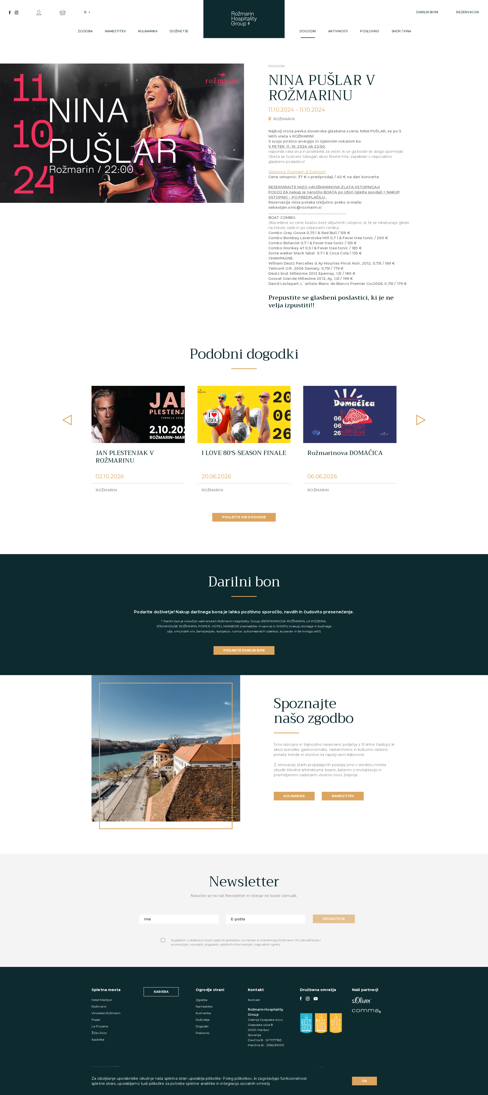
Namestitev (115, 31)
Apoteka (98, 1039)
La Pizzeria (100, 1026)
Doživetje (179, 31)
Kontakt (254, 1000)
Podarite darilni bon (244, 650)
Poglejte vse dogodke (244, 517)
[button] (421, 420)
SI (85, 12)
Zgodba (85, 31)
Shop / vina (401, 31)
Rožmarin (99, 1006)
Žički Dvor (99, 1033)
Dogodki (308, 31)
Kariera (161, 992)
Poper (96, 1020)
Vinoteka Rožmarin (106, 1013)
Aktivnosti (338, 31)
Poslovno (369, 31)
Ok (364, 1081)
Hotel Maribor (102, 1000)
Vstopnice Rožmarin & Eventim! (297, 172)
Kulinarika (147, 31)
